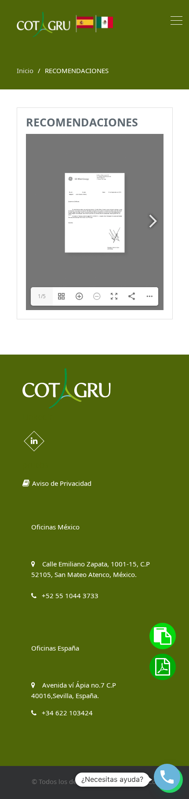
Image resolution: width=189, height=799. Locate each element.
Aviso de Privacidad (61, 483)
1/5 (42, 296)
